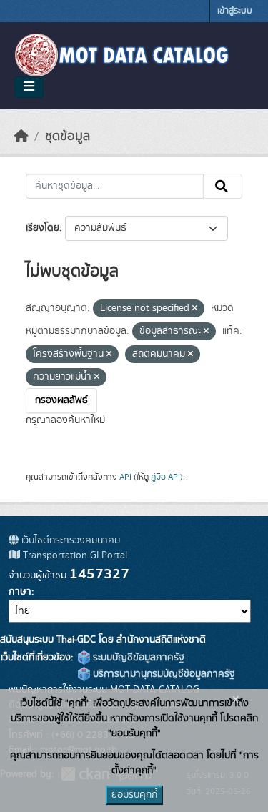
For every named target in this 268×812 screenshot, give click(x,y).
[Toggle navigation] (29, 87)
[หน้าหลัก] (21, 136)
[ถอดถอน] (194, 309)
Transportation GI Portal (73, 555)
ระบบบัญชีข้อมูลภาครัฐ (137, 657)
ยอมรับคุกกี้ (134, 795)
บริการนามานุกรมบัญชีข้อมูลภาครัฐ (162, 674)
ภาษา (20, 592)
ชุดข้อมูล (67, 136)
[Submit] (222, 186)
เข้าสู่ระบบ (234, 11)
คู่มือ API (165, 476)
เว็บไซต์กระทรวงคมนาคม (69, 540)
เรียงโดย (42, 228)
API (125, 476)
